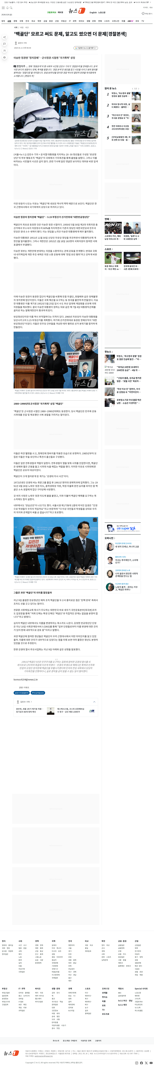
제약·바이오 (39, 996)
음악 (69, 1002)
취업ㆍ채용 (139, 975)
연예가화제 (72, 993)
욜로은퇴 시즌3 (120, 557)
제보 (151, 7)
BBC (119, 993)
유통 (136, 960)
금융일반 (121, 945)
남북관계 (105, 960)
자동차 (137, 954)
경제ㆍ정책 (39, 945)
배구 (86, 1005)
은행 (119, 951)
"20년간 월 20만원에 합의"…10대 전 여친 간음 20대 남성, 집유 (90, 2)
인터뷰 (70, 1008)
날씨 (20, 963)
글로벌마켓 (122, 996)
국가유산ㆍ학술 (57, 1002)
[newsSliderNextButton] (139, 89)
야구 (86, 993)
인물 (20, 966)
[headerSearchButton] (11, 8)
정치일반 (5, 954)
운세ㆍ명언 (56, 1016)
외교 (87, 941)
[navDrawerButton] (3, 8)
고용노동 (38, 957)
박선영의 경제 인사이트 (123, 543)
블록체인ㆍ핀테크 (124, 966)
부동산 (4, 988)
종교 (53, 999)
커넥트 (145, 7)
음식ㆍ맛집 (56, 1028)
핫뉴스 (108, 351)
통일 (86, 948)
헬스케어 (38, 999)
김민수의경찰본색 (21, 693)
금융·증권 (122, 941)
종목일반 (88, 1013)
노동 (20, 957)
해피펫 (60, 12)
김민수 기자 (22, 43)
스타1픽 (137, 999)
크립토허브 (51, 12)
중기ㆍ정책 (139, 957)
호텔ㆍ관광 (139, 972)
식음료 (137, 969)
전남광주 (71, 969)
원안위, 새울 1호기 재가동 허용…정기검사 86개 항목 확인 (29, 710)
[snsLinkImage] (136, 1063)
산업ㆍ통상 (39, 951)
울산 (69, 978)
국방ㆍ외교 (89, 945)
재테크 (120, 963)
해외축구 (88, 1002)
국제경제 (55, 963)
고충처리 (98, 1041)
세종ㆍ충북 (72, 960)
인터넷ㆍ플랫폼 (24, 993)
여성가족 (22, 969)
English (93, 12)
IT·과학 (22, 988)
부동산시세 (6, 1002)
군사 (103, 948)
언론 (53, 1008)
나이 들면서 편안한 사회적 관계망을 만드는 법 (126, 575)
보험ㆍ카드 (122, 954)
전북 (69, 966)
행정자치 (71, 945)
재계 (136, 948)
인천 (69, 954)
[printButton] (4, 57)
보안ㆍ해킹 (22, 1005)
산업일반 (138, 945)
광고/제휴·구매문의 (70, 1041)
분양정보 (5, 999)
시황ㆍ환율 (122, 960)
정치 (4, 941)
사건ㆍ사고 (22, 945)
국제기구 (55, 969)
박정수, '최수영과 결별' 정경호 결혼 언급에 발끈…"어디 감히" (121, 96)
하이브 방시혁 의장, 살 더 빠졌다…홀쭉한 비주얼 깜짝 (121, 107)
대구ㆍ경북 (72, 972)
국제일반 (55, 978)
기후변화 (55, 966)
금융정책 (121, 948)
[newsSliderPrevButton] (133, 89)
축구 (86, 999)
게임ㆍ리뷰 (22, 1008)
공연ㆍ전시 (56, 993)
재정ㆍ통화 (39, 948)
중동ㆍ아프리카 (57, 957)
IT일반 (21, 1002)
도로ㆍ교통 (56, 1019)
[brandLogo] (77, 10)
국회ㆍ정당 (6, 948)
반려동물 (55, 1022)
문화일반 (55, 1005)
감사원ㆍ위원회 (7, 951)
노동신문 (102, 12)
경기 (69, 951)
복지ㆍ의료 (39, 993)
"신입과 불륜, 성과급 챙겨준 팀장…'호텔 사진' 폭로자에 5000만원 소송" (129, 381)
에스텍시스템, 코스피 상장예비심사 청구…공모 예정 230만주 (70, 710)
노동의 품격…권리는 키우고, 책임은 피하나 (126, 588)
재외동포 (88, 951)
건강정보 (55, 1011)
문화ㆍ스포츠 (106, 957)
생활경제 (138, 963)
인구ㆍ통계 (39, 954)
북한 (103, 941)
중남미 (54, 960)
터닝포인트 (139, 1005)
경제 (37, 941)
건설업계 (5, 1005)
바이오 (38, 988)
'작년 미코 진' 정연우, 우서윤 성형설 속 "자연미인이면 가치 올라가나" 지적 (129, 392)
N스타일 (71, 1011)
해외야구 (88, 996)
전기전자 (138, 951)
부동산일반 (6, 993)
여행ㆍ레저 (56, 1013)
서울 (69, 948)
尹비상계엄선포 (38, 693)
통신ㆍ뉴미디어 (24, 996)
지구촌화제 (56, 975)
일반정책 (5, 996)
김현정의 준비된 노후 (122, 570)
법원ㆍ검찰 (22, 948)
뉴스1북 (137, 1008)
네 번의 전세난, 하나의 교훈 (127, 546)
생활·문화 (56, 988)
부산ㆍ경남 (72, 975)
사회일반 (22, 972)
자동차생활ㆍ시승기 (59, 1025)
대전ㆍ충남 (72, 963)
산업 (136, 941)
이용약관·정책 (86, 1041)
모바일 (21, 999)
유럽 (53, 954)
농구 (86, 1008)
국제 (53, 941)
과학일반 (22, 1011)
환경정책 (38, 963)
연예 (107, 219)
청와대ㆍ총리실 (7, 945)
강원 (69, 957)
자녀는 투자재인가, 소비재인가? (126, 561)
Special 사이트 (141, 988)
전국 (70, 941)
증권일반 (121, 957)
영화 (69, 999)
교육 (20, 951)
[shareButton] (4, 37)
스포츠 (108, 249)
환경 (20, 960)
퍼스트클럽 (139, 1011)
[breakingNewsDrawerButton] (7, 8)
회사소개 (56, 1041)
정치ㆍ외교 (105, 945)
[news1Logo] (11, 1053)
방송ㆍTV (71, 996)
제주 (69, 981)
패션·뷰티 (138, 966)
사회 (15, 27)
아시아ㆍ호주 (56, 951)
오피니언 (109, 538)
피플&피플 (55, 972)
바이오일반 (39, 1002)
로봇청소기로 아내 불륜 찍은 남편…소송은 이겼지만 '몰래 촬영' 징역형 (129, 403)
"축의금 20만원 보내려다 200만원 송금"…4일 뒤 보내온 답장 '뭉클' (128, 370)
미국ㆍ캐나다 (56, 948)
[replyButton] (4, 43)
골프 (86, 1011)
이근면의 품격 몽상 (121, 584)
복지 (20, 954)
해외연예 (71, 1005)
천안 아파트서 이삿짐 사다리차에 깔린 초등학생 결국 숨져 (121, 129)
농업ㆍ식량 (39, 960)
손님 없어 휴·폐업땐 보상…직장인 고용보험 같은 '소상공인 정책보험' (37, 2)
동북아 (54, 945)
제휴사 (121, 988)
